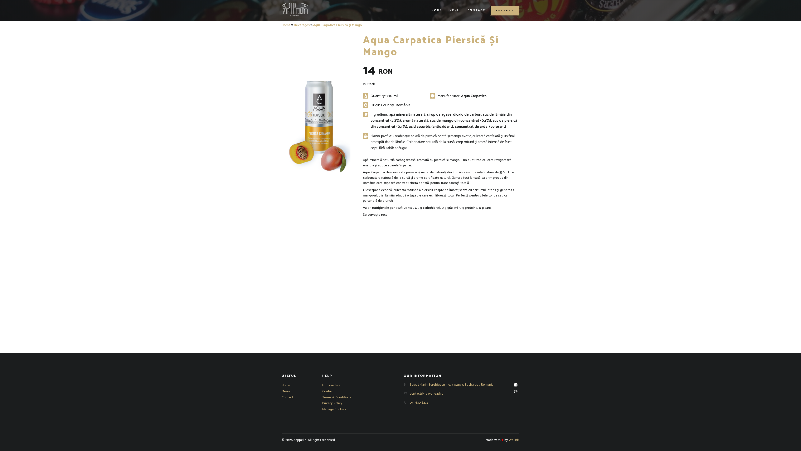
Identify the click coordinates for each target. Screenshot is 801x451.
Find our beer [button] (331, 385)
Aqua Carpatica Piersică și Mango (337, 25)
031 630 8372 (419, 402)
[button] (295, 9)
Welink (514, 440)
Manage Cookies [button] (334, 409)
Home (286, 25)
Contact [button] (476, 10)
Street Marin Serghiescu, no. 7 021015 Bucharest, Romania (452, 385)
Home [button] (437, 10)
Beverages (302, 25)
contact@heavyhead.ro (426, 394)
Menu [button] (455, 10)
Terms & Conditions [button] (336, 397)
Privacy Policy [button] (332, 403)
